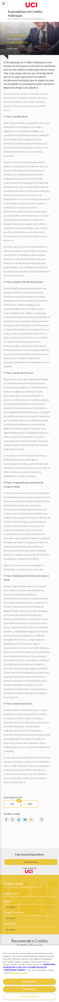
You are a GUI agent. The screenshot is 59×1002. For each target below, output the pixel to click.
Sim (15, 802)
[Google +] (12, 819)
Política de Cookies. (19, 973)
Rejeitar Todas (29, 989)
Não (30, 804)
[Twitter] (19, 819)
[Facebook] (6, 819)
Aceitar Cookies (29, 981)
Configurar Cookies (29, 996)
